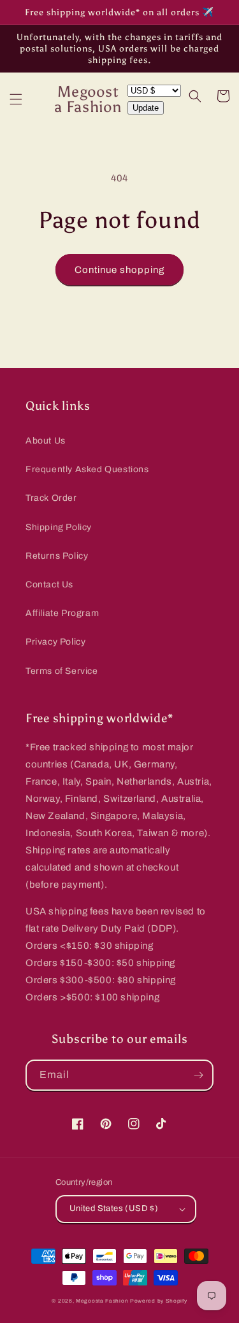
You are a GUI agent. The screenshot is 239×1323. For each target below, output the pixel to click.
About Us (45, 440)
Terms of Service (61, 671)
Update (146, 108)
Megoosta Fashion (102, 1301)
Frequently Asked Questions (87, 469)
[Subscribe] (198, 1075)
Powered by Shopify (158, 1301)
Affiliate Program (62, 613)
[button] (16, 99)
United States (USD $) (113, 1208)
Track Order (51, 498)
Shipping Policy (58, 527)
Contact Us (49, 584)
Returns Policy (56, 556)
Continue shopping (119, 270)
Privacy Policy (55, 642)
